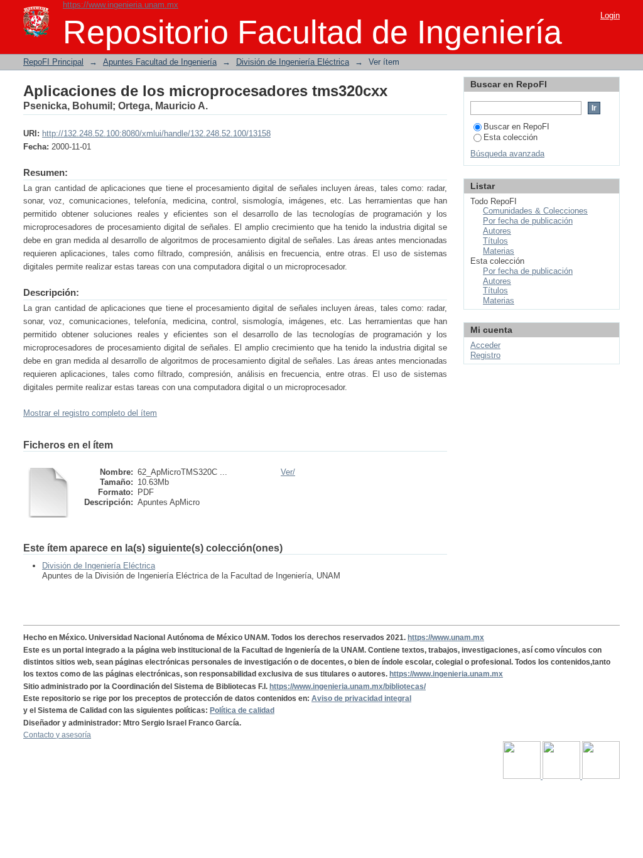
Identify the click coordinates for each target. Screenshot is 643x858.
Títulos (495, 241)
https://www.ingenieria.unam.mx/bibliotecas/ (347, 686)
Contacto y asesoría (57, 734)
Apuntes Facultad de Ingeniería (160, 62)
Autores (497, 231)
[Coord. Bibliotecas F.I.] (601, 776)
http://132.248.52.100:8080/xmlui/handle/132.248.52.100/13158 (156, 133)
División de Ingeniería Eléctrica (292, 62)
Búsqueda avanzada (507, 153)
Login (610, 15)
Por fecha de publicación (528, 220)
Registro (485, 355)
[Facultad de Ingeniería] (562, 776)
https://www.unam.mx (446, 637)
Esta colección (511, 137)
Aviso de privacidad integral (361, 698)
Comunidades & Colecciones (535, 210)
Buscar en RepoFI (516, 126)
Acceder (485, 345)
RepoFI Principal (53, 62)
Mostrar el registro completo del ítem (90, 413)
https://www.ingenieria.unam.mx (120, 4)
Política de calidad (242, 710)
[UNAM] (523, 776)
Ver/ (288, 472)
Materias (498, 251)
